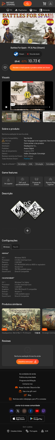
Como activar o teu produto (34, 143)
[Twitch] (43, 411)
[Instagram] (24, 411)
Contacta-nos (27, 384)
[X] (17, 411)
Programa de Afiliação (27, 381)
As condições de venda (27, 374)
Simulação (33, 153)
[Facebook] (30, 411)
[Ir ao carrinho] (44, 3)
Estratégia (41, 153)
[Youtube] (37, 411)
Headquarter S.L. (30, 146)
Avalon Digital (29, 148)
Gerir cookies (27, 427)
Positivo (27, 159)
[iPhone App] (18, 418)
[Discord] (11, 411)
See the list (28, 138)
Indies (26, 153)
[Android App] (36, 418)
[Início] (8, 4)
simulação (39, 164)
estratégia (22, 164)
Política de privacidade (27, 377)
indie (30, 164)
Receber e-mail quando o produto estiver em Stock (31, 68)
